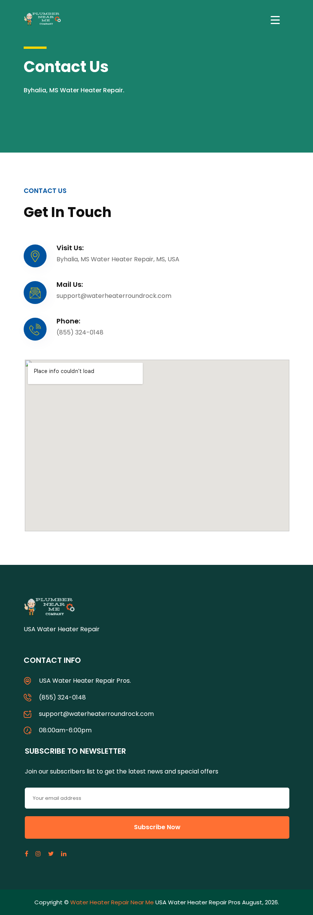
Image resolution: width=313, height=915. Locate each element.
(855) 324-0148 (62, 697)
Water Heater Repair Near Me (112, 902)
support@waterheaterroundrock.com (96, 713)
